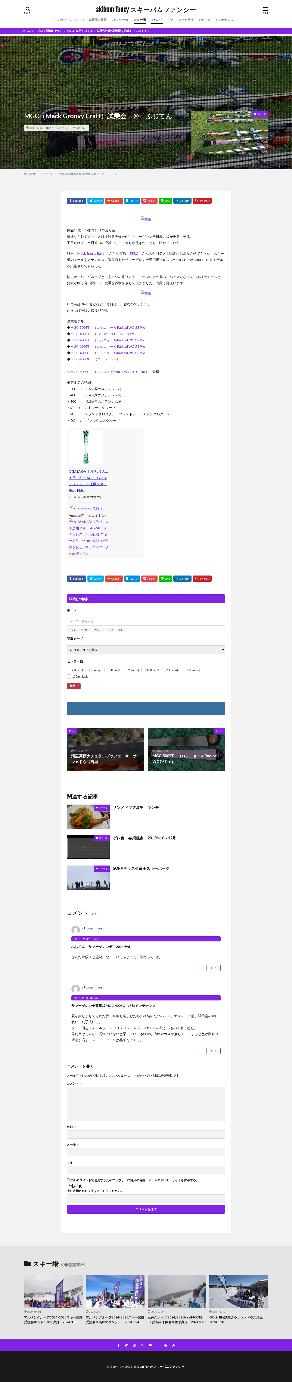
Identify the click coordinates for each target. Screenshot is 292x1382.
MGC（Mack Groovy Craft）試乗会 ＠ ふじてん (88, 173)
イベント (157, 19)
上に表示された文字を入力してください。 (95, 1190)
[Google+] (114, 201)
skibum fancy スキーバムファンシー (146, 9)
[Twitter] (95, 201)
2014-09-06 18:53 (86, 939)
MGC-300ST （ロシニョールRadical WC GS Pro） (109, 346)
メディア (204, 19)
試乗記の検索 (98, 19)
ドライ (72, 630)
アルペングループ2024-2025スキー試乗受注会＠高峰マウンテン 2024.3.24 (115, 1319)
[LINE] (165, 201)
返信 (213, 967)
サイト (71, 1162)
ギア (171, 19)
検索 (72, 685)
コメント (75, 1083)
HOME (32, 173)
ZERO (134, 253)
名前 (72, 1126)
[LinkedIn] (182, 201)
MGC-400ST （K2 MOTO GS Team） (104, 334)
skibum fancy (93, 928)
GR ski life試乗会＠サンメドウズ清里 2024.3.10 (237, 1319)
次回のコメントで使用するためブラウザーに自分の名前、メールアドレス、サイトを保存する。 (134, 1180)
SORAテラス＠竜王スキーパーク (141, 868)
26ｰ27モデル (120, 19)
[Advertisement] (146, 66)
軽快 (111, 630)
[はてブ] (132, 201)
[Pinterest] (202, 201)
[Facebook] (76, 201)
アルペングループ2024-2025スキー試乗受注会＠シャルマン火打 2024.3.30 (53, 1319)
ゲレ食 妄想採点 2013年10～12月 (144, 838)
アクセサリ (185, 19)
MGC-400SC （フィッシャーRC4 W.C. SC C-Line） (109, 372)
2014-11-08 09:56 (86, 998)
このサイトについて (68, 19)
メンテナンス (224, 19)
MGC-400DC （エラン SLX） (95, 359)
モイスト (85, 630)
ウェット (99, 630)
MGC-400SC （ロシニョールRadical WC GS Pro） (109, 353)
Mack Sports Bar (89, 253)
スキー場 (140, 19)
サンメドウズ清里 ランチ (136, 807)
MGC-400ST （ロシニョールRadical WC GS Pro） (109, 340)
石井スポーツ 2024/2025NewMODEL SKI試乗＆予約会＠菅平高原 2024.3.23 (177, 1319)
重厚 (120, 630)
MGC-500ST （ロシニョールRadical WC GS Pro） (109, 327)
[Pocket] (149, 201)
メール (73, 1144)
